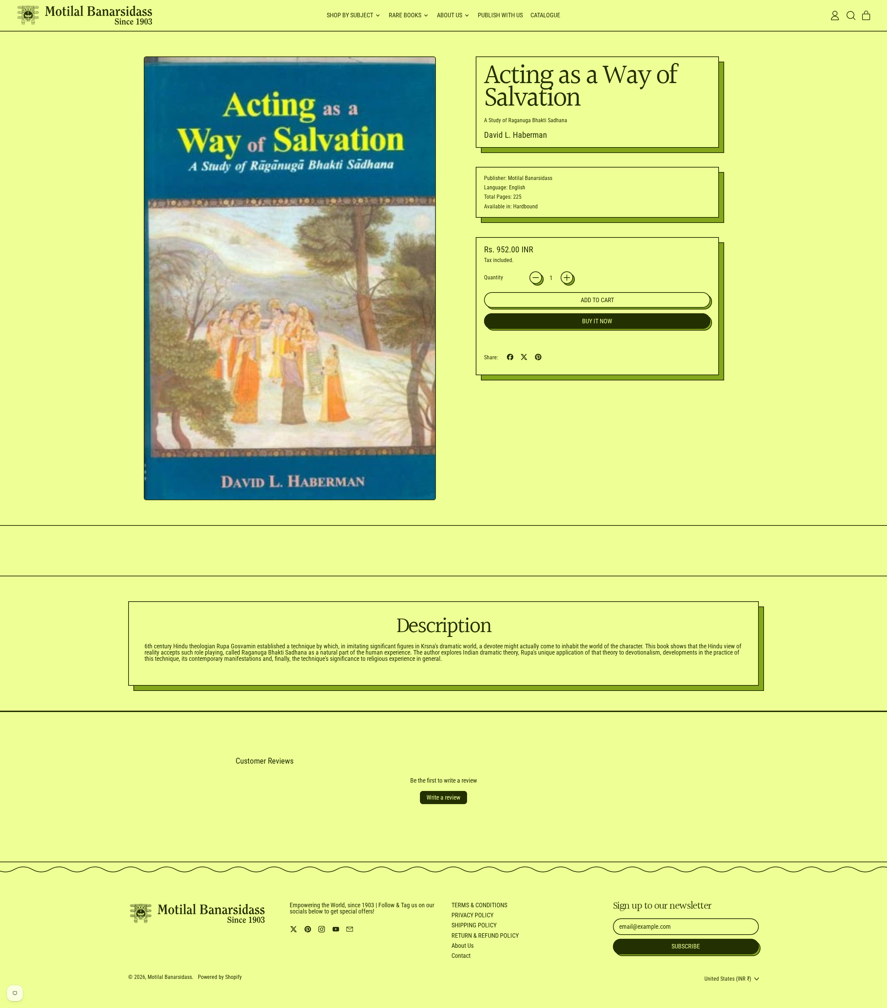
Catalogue (545, 15)
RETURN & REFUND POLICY (485, 935)
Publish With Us (500, 15)
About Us (462, 945)
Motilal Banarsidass (170, 977)
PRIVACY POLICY (472, 915)
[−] (535, 277)
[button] (850, 15)
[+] (567, 277)
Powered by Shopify (220, 977)
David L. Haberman (515, 135)
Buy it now (597, 321)
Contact (461, 955)
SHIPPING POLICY (474, 925)
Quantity (493, 277)
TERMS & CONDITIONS (479, 905)
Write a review (443, 797)
